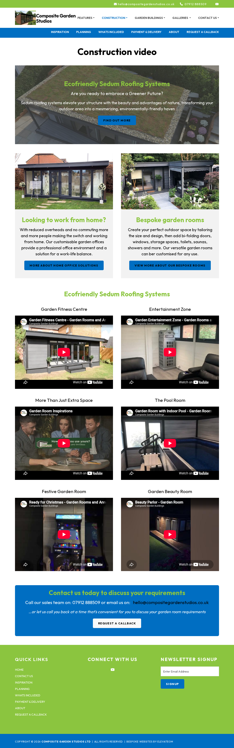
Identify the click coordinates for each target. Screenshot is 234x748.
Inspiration (60, 32)
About (174, 32)
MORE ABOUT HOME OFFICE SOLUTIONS (64, 265)
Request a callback (203, 32)
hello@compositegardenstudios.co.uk (146, 4)
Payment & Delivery (146, 32)
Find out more (117, 120)
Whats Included (111, 32)
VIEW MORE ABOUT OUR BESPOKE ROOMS (170, 265)
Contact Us (24, 676)
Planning (83, 32)
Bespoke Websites (139, 741)
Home (19, 669)
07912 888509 (196, 4)
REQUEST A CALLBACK (117, 623)
